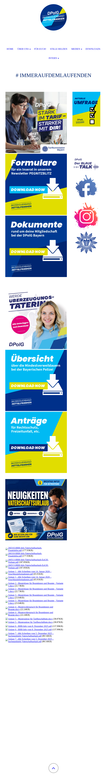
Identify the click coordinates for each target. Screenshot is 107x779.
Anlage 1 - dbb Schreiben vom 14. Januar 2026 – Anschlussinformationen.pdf (29, 572)
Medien (75, 49)
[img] (53, 17)
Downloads (93, 49)
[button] (53, 768)
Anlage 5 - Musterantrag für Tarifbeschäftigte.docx (30, 619)
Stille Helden (58, 49)
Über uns (23, 49)
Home (10, 49)
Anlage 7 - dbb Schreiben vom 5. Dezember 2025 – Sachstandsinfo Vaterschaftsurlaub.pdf (31, 634)
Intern (53, 58)
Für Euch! (40, 49)
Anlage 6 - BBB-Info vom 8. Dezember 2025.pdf (30, 626)
